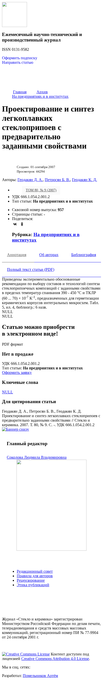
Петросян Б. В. (57, 180)
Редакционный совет (35, 571)
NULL (7, 392)
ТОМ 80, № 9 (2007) (41, 190)
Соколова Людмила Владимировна (36, 457)
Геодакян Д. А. (30, 180)
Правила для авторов (35, 576)
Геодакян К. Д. (84, 180)
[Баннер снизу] (15, 429)
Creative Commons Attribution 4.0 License (55, 658)
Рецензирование (31, 580)
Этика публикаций (33, 585)
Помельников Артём (40, 675)
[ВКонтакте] (15, 224)
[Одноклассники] (22, 224)
